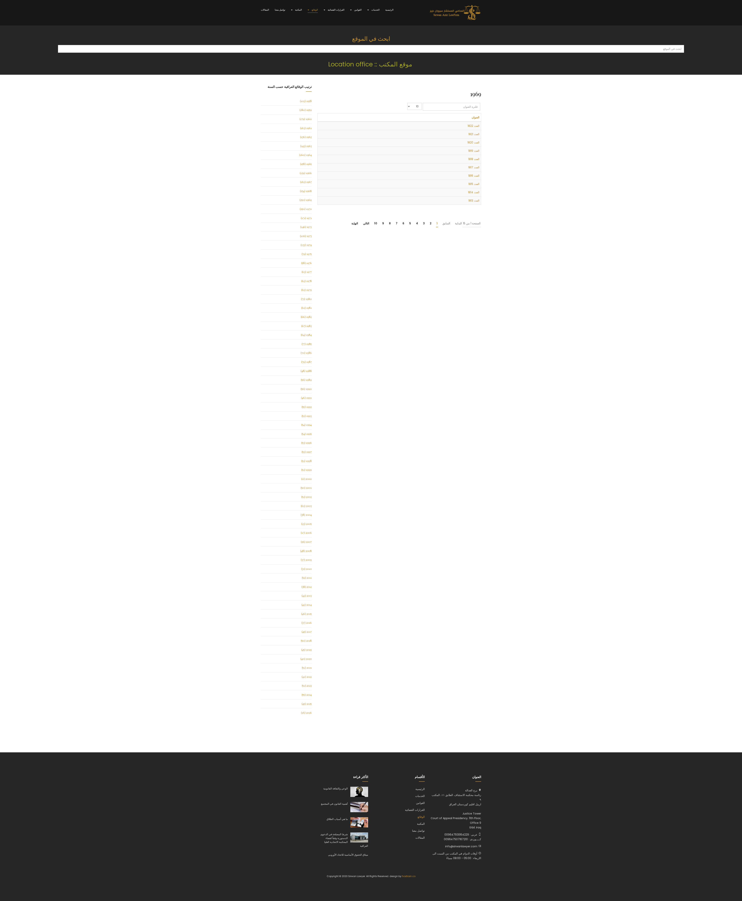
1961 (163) (306, 128)
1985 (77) (307, 344)
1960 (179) (306, 119)
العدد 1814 (473, 192)
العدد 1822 (473, 126)
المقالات (265, 9)
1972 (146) (306, 227)
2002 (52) (306, 497)
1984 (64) (306, 335)
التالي (366, 223)
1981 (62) (306, 308)
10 (375, 223)
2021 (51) (307, 668)
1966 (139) (306, 173)
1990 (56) (306, 389)
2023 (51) (307, 685)
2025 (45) (307, 704)
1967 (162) (306, 182)
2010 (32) (306, 569)
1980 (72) (306, 299)
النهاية (354, 223)
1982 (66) (306, 317)
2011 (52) (307, 578)
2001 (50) (306, 488)
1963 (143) (306, 146)
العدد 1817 (473, 167)
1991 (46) (306, 398)
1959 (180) (306, 110)
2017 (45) (307, 632)
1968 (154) (306, 191)
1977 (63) (307, 272)
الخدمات (375, 9)
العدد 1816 (473, 176)
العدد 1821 (473, 134)
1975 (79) (307, 254)
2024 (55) (307, 695)
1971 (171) (306, 218)
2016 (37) (306, 623)
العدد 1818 (473, 159)
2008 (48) (306, 551)
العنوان (475, 117)
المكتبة (298, 9)
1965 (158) (306, 164)
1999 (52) (306, 470)
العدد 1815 (473, 184)
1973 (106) (306, 236)
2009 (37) (306, 560)
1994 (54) (306, 425)
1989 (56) (306, 380)
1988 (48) (306, 371)
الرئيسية (389, 9)
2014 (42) (306, 605)
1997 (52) (307, 452)
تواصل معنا (280, 9)
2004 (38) (306, 515)
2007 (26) (306, 542)
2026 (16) (306, 713)
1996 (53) (306, 443)
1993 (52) (307, 416)
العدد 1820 (473, 142)
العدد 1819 (473, 151)
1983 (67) (306, 326)
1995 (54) (306, 434)
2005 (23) (306, 524)
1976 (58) (306, 263)
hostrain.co (408, 876)
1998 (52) (306, 461)
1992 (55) (307, 407)
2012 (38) (306, 587)
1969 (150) (306, 200)
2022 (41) (307, 677)
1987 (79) (306, 362)
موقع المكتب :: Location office (371, 64)
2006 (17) (306, 533)
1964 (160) (305, 155)
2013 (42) (307, 596)
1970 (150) (306, 209)
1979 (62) (306, 290)
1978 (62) (306, 281)
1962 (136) (306, 137)
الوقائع (314, 9)
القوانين (358, 9)
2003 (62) (306, 506)
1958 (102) (306, 101)
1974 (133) (306, 245)
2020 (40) (306, 659)
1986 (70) (306, 353)
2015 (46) (306, 614)
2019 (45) (306, 650)
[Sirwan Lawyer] (455, 12)
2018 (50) (306, 640)
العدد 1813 (473, 201)
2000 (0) (306, 479)
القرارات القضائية (335, 9)
